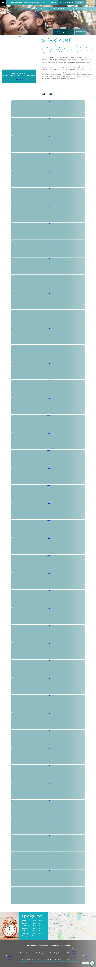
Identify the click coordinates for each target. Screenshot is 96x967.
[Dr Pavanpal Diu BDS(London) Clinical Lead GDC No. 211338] (48, 117)
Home (37, 9)
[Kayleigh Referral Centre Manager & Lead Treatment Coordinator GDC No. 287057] (48, 816)
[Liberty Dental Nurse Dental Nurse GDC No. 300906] (48, 589)
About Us (53, 9)
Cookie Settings (34, 961)
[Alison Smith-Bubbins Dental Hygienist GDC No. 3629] (48, 431)
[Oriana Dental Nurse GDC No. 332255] (48, 624)
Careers (60, 953)
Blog (55, 953)
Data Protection (54, 961)
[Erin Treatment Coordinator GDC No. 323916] (48, 798)
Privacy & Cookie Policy (23, 961)
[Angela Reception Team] (48, 833)
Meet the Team (62, 9)
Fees (51, 953)
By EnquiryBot (86, 963)
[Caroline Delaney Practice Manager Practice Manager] (48, 781)
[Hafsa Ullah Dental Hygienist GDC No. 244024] (48, 501)
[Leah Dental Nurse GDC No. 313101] (48, 554)
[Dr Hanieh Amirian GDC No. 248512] (48, 256)
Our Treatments (30, 953)
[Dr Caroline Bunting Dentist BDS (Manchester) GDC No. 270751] (48, 186)
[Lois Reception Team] (48, 851)
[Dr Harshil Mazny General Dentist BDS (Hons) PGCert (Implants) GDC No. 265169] (48, 134)
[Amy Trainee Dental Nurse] (48, 711)
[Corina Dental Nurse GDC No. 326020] (48, 571)
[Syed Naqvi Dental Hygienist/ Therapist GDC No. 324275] (48, 414)
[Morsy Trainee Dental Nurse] (48, 676)
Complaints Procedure (44, 961)
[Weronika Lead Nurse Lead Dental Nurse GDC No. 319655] (48, 519)
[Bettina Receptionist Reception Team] (48, 868)
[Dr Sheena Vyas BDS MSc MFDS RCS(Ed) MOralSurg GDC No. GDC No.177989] (48, 326)
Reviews (46, 953)
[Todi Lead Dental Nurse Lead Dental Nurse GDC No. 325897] (48, 536)
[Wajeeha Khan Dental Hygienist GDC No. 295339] (48, 484)
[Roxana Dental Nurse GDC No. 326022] (48, 606)
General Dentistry (31, 945)
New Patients (45, 9)
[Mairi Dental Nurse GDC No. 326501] (48, 641)
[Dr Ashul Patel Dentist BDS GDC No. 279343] (48, 204)
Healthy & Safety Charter (65, 961)
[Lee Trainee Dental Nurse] (48, 729)
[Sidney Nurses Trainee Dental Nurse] (48, 694)
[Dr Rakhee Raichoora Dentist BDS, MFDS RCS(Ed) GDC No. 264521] (48, 239)
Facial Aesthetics (65, 945)
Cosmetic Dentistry (43, 945)
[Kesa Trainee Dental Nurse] (48, 746)
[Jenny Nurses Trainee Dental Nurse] (48, 659)
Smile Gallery (39, 953)
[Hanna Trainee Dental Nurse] (48, 764)
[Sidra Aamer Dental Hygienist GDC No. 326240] (48, 466)
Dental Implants (54, 945)
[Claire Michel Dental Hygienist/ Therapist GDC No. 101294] (48, 449)
